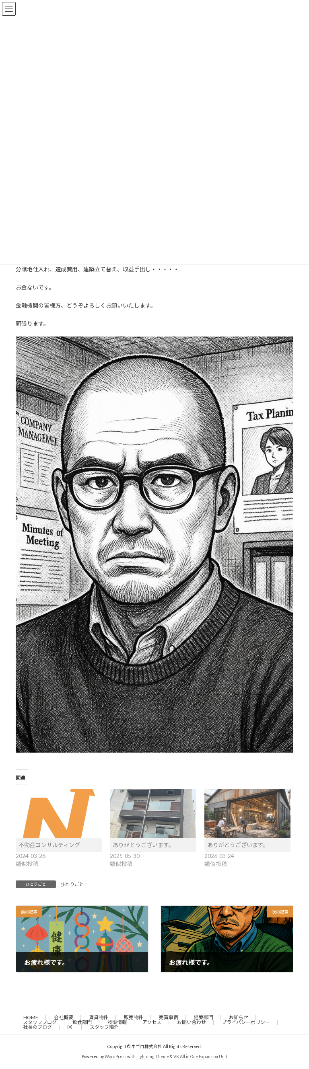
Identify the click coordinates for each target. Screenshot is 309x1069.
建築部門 (203, 1017)
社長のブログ (37, 1027)
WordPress (115, 1056)
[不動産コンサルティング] (59, 813)
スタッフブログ (40, 1022)
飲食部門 (82, 1022)
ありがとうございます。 (143, 844)
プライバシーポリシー (246, 1022)
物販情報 (117, 1022)
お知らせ (238, 1017)
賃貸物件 (98, 1017)
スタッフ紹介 (104, 1027)
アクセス (151, 1022)
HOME (30, 1017)
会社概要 (63, 1017)
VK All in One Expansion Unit (200, 1056)
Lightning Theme (152, 1056)
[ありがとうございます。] (153, 813)
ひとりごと (72, 884)
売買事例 (168, 1017)
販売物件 (133, 1017)
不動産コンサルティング (49, 844)
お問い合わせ (191, 1022)
